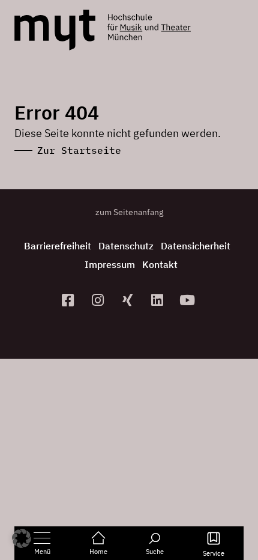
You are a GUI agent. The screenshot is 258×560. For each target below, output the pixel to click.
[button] (21, 538)
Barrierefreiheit (57, 246)
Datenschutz (126, 246)
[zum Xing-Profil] (129, 300)
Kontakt (160, 264)
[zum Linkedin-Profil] (159, 300)
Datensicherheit (195, 246)
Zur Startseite (79, 150)
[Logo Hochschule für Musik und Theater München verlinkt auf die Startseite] (54, 30)
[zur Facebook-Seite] (69, 300)
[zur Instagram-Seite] (99, 300)
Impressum (110, 264)
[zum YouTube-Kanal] (189, 300)
